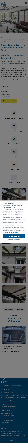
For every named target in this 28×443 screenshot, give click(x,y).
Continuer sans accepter (8, 203)
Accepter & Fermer (14, 236)
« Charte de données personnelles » (11, 232)
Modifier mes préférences (14, 239)
